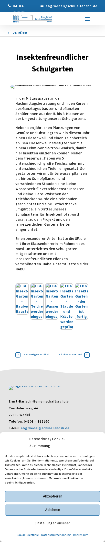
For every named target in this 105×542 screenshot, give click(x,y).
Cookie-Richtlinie (28, 535)
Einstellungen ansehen (52, 523)
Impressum (80, 535)
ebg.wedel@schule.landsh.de (71, 6)
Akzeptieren (52, 496)
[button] (87, 19)
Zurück (20, 33)
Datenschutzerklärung (56, 535)
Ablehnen (52, 509)
